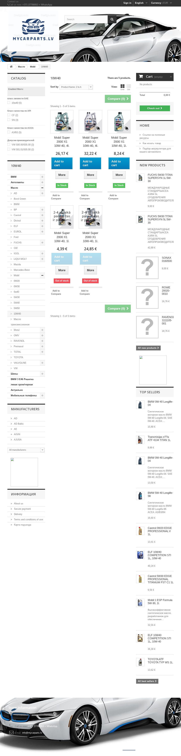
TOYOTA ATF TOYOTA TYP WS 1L (160, 661)
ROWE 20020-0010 (166, 290)
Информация (23, 494)
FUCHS (17, 242)
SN (15, 120)
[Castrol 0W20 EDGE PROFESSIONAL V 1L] (140, 531)
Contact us (13, 1)
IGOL (16, 253)
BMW (13, 177)
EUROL (17, 231)
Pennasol (18, 346)
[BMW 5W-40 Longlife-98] (140, 496)
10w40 (17, 103)
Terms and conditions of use (28, 519)
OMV (16, 335)
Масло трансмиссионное (20, 322)
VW (15, 368)
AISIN (16, 434)
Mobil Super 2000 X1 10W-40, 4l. (62, 141)
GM (15, 248)
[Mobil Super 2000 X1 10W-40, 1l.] (119, 122)
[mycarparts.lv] (33, 30)
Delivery (17, 514)
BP (15, 209)
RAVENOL (19, 341)
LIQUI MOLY (20, 259)
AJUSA (17, 439)
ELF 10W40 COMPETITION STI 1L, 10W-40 (159, 555)
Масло (14, 187)
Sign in (127, 3)
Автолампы (17, 182)
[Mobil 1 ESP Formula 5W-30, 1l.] (140, 603)
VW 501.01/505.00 (23, 149)
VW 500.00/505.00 (23, 144)
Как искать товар (151, 143)
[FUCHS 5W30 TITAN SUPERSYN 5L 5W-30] (140, 178)
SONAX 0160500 (167, 259)
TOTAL (17, 352)
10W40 (17, 313)
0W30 (16, 286)
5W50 (16, 308)
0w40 (16, 291)
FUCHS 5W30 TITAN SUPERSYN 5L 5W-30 (160, 219)
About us (18, 503)
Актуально (17, 390)
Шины (14, 373)
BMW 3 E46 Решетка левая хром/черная (22, 382)
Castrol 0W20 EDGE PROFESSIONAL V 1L (160, 531)
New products (152, 165)
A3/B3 (16, 132)
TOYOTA (18, 357)
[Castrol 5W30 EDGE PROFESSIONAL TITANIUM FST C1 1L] (140, 579)
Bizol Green (19, 198)
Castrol (17, 215)
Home (145, 125)
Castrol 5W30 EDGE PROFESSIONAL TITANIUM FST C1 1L (160, 579)
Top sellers (150, 392)
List (128, 89)
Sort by (54, 86)
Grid (122, 89)
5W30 (16, 297)
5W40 (16, 302)
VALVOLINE (19, 362)
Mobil (16, 275)
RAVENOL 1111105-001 (168, 320)
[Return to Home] (11, 67)
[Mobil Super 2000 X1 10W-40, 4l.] (62, 122)
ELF (15, 226)
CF (15, 115)
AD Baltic (18, 423)
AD (15, 193)
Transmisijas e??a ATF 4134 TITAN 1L (159, 438)
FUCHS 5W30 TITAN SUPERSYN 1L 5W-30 (160, 178)
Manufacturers (25, 409)
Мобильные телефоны (24, 395)
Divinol (17, 220)
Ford (15, 237)
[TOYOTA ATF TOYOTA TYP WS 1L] (140, 662)
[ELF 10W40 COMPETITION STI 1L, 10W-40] (140, 555)
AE (15, 429)
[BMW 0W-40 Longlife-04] (140, 405)
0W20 (16, 281)
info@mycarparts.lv (32, 732)
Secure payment (22, 509)
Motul (16, 330)
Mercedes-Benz (21, 270)
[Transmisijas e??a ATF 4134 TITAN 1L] (140, 440)
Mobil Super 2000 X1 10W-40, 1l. (119, 141)
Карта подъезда (22, 524)
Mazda (17, 264)
